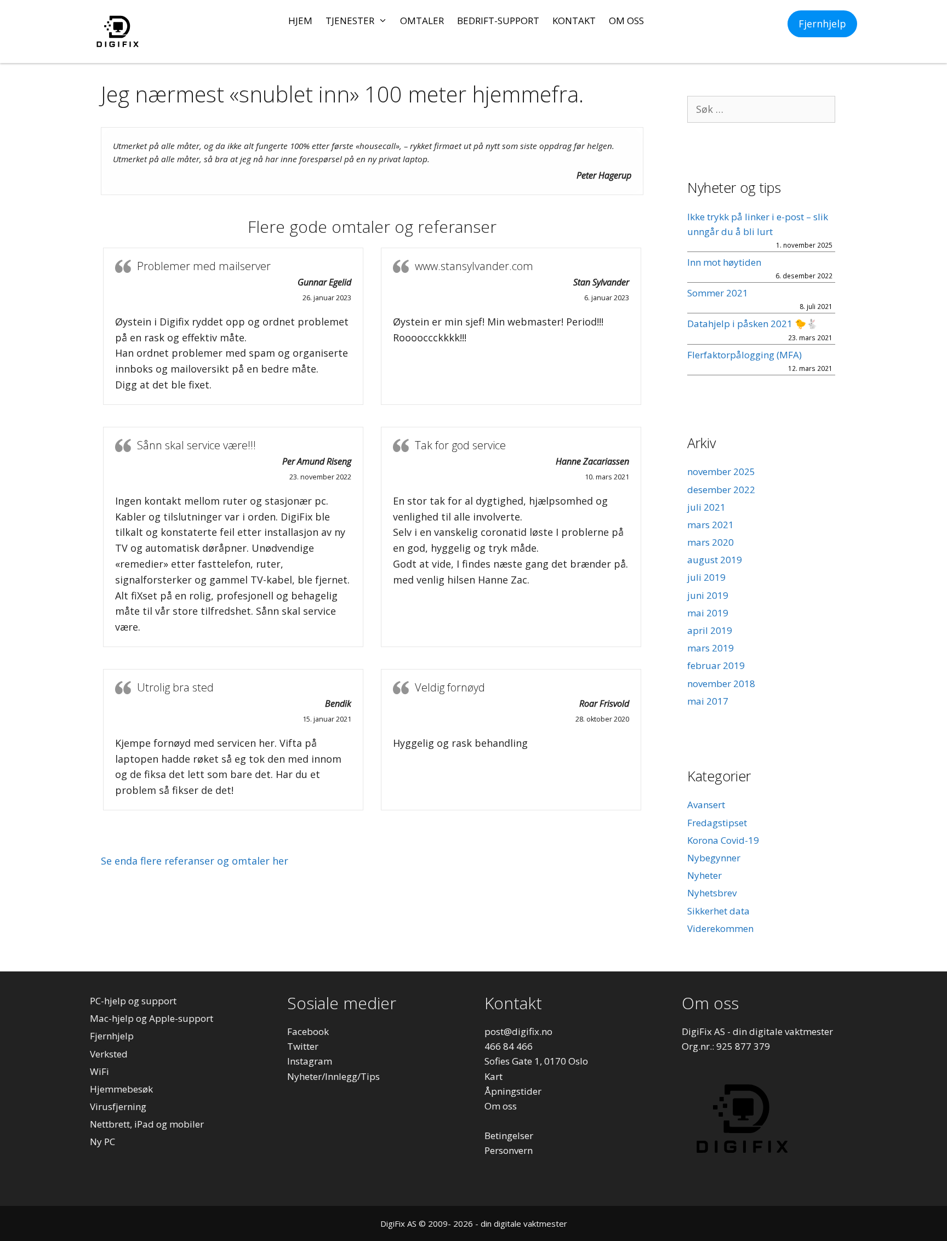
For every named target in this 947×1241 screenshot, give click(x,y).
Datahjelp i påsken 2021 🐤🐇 (752, 323)
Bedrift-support (498, 20)
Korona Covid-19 (723, 840)
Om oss (626, 20)
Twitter (302, 1046)
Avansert (706, 804)
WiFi (99, 1071)
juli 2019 (706, 577)
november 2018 (721, 683)
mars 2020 (710, 542)
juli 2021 (706, 507)
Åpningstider (512, 1091)
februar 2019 (716, 665)
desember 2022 (721, 489)
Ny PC (102, 1141)
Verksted (109, 1054)
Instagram (309, 1061)
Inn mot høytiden (724, 262)
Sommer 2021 (717, 293)
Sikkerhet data (718, 911)
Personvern (508, 1150)
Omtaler (422, 20)
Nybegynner (713, 857)
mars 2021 (710, 524)
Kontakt (574, 20)
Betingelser (508, 1135)
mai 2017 (707, 701)
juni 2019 (707, 595)
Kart (493, 1076)
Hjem (300, 20)
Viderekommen (720, 928)
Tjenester (350, 20)
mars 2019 (710, 648)
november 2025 (721, 471)
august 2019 (714, 559)
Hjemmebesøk (121, 1089)
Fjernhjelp (822, 23)
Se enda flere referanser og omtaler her (194, 860)
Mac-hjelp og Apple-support (151, 1018)
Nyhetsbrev (712, 893)
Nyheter (704, 875)
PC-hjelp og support (133, 1000)
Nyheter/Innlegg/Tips (333, 1076)
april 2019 (709, 630)
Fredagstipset (717, 822)
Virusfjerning (118, 1106)
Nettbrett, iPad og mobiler (147, 1124)
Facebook (308, 1031)
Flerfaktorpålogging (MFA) (744, 354)
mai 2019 (707, 613)
